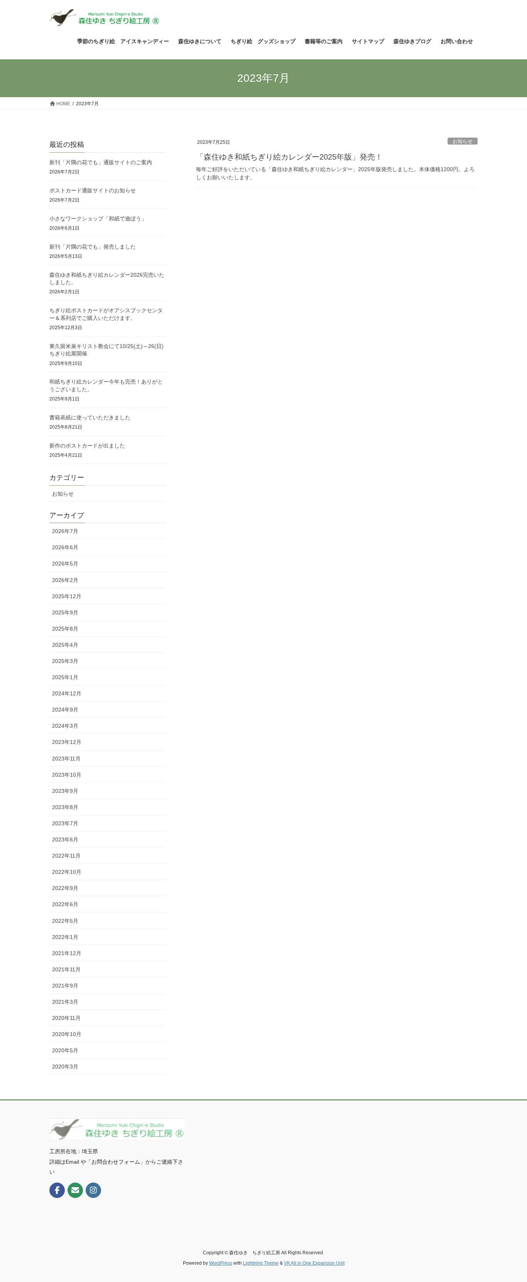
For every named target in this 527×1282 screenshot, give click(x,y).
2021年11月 (66, 969)
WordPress (220, 1263)
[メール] (75, 1190)
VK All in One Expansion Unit (314, 1263)
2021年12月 (66, 953)
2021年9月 (65, 986)
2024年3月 (65, 726)
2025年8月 (65, 629)
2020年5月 (65, 1050)
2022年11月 (66, 856)
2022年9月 (65, 888)
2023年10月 (66, 775)
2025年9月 (65, 612)
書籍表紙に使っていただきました (89, 417)
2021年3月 (65, 1002)
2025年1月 (65, 677)
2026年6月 (65, 547)
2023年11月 (66, 758)
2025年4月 (65, 645)
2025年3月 (65, 661)
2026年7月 (65, 531)
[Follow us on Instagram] (93, 1190)
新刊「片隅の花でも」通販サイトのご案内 (100, 162)
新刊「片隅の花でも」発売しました (92, 247)
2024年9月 (65, 710)
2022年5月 (65, 921)
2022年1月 (65, 937)
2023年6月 (65, 839)
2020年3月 (65, 1066)
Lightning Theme (261, 1263)
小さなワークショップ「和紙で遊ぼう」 (98, 218)
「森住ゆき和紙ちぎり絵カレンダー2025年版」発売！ (289, 157)
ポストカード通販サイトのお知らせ (92, 190)
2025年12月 (66, 596)
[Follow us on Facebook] (57, 1190)
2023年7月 (65, 823)
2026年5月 (65, 563)
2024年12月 (66, 693)
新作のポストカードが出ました (87, 445)
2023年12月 (66, 742)
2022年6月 (65, 904)
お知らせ (463, 141)
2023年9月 (65, 791)
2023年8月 (65, 807)
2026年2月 (65, 580)
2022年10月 (66, 872)
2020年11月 (66, 1018)
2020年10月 (66, 1034)
